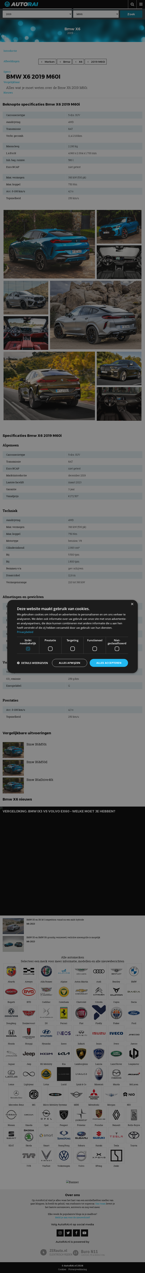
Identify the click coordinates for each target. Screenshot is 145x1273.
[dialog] (72, 636)
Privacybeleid (25, 632)
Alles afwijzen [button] (69, 662)
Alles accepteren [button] (108, 662)
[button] (32, 663)
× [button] (132, 604)
